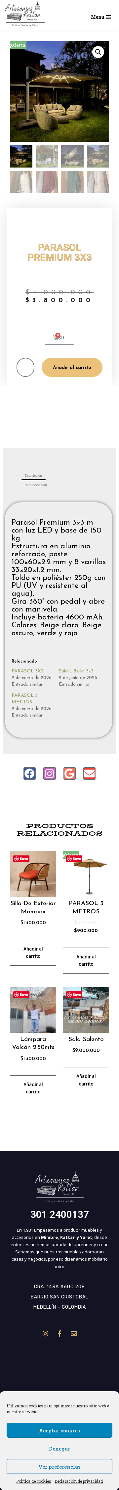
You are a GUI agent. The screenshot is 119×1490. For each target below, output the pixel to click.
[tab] (33, 475)
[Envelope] (89, 773)
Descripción (33, 475)
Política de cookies (33, 1481)
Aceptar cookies (59, 1430)
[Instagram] (49, 773)
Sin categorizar (44, 221)
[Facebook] (29, 773)
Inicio (21, 221)
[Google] (69, 773)
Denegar (59, 1448)
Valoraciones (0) (36, 485)
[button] (25, 14)
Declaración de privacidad (79, 1481)
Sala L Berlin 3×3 (76, 671)
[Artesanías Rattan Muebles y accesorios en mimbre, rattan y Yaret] (25, 14)
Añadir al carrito (72, 367)
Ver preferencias (59, 1466)
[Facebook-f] (59, 1333)
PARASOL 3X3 (27, 671)
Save (24, 858)
